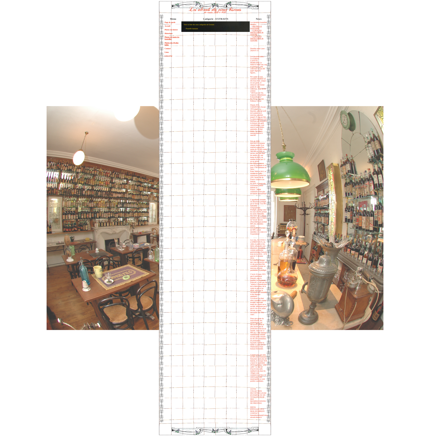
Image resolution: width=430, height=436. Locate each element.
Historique (169, 33)
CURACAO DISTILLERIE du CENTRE (256, 32)
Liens (167, 52)
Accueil (167, 26)
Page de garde (170, 22)
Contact (168, 48)
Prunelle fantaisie (192, 29)
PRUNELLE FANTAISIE (256, 27)
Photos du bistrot (171, 30)
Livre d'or (168, 56)
